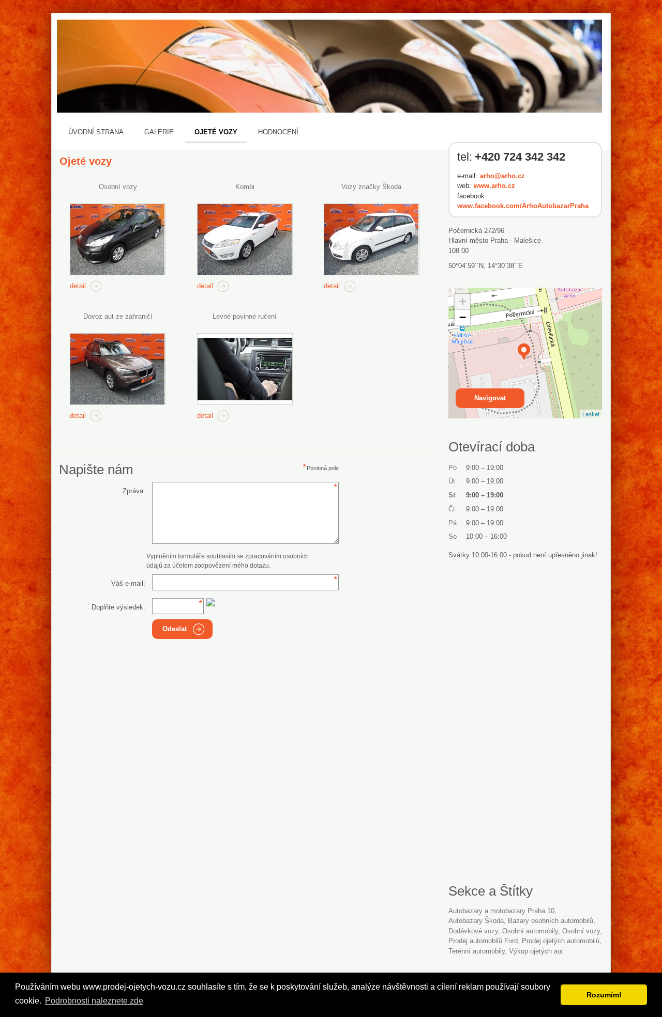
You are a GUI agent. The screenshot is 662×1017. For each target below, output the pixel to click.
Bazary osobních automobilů (550, 921)
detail (78, 286)
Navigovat (490, 398)
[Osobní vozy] (118, 239)
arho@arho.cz (502, 176)
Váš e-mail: (128, 583)
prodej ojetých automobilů (560, 941)
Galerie (159, 132)
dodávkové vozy (473, 931)
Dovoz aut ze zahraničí (118, 316)
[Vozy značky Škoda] (371, 239)
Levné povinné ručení (245, 316)
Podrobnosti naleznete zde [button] (94, 1000)
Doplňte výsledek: (118, 607)
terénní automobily (476, 951)
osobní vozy (581, 931)
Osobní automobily (530, 931)
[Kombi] (245, 239)
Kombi (244, 187)
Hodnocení (278, 132)
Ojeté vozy (215, 132)
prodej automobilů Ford (483, 941)
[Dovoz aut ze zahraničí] (118, 369)
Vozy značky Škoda (371, 187)
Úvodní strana (96, 132)
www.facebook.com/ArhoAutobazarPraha (523, 206)
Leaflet (590, 414)
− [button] (462, 317)
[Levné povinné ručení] (245, 369)
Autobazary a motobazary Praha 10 (501, 911)
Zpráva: (134, 491)
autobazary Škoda (476, 921)
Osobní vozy (118, 187)
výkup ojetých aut (536, 951)
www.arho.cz (494, 186)
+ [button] (462, 301)
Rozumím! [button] (604, 995)
